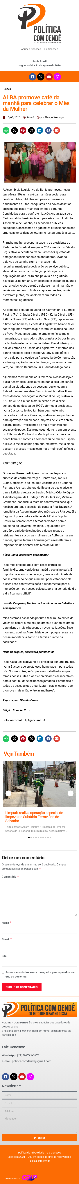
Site (4, 956)
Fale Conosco (50, 49)
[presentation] (8, 793)
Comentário (10, 876)
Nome (7, 922)
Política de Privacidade (31, 1152)
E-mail (7, 939)
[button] (6, 130)
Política (7, 88)
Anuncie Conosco (31, 49)
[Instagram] (57, 76)
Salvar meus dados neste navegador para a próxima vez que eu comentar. (41, 974)
